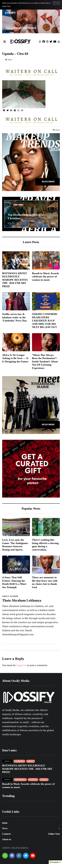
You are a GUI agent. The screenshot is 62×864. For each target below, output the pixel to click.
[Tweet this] (7, 110)
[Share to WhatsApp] (18, 110)
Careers (19, 761)
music (44, 779)
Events (33, 779)
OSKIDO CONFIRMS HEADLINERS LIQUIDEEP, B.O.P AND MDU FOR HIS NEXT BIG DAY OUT (44, 321)
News (30, 761)
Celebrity (20, 779)
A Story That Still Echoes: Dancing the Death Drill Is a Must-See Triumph (14, 582)
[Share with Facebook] (4, 110)
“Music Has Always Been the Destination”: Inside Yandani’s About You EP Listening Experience (45, 361)
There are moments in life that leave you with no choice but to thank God (44, 582)
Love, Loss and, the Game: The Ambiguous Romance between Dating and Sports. (15, 544)
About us (6, 839)
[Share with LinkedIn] (11, 110)
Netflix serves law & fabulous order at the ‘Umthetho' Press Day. (14, 317)
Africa (7, 761)
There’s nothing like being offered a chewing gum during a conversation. (45, 544)
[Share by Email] (22, 110)
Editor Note (54, 834)
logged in (21, 665)
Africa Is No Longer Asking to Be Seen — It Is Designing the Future (15, 358)
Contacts (6, 834)
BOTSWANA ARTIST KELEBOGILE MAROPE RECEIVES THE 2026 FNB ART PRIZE (15, 280)
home (4, 823)
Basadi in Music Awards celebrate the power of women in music (45, 276)
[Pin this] (15, 110)
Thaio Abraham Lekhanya (21, 600)
